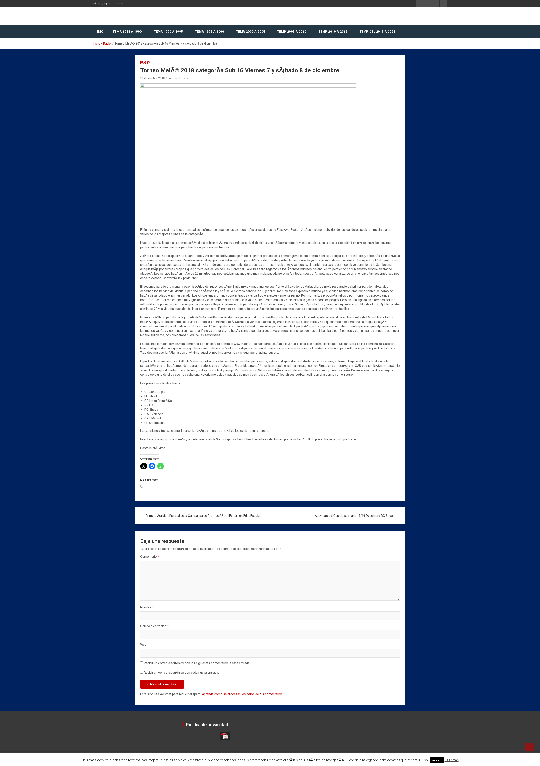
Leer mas (452, 760)
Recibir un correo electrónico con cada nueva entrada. (181, 672)
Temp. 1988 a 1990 (127, 32)
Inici (100, 32)
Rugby (145, 62)
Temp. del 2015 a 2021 (377, 32)
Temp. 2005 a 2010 (291, 32)
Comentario (149, 556)
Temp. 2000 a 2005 (250, 32)
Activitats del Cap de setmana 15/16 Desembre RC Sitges (354, 516)
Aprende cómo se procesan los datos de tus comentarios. (242, 694)
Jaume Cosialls (177, 78)
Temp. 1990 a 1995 (168, 32)
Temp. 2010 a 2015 (332, 32)
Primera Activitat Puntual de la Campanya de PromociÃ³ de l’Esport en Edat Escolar (203, 516)
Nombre (147, 607)
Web (143, 644)
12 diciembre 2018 (152, 78)
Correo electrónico (154, 626)
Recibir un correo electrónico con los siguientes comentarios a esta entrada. (197, 663)
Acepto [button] (436, 760)
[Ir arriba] (529, 747)
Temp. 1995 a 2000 (209, 32)
